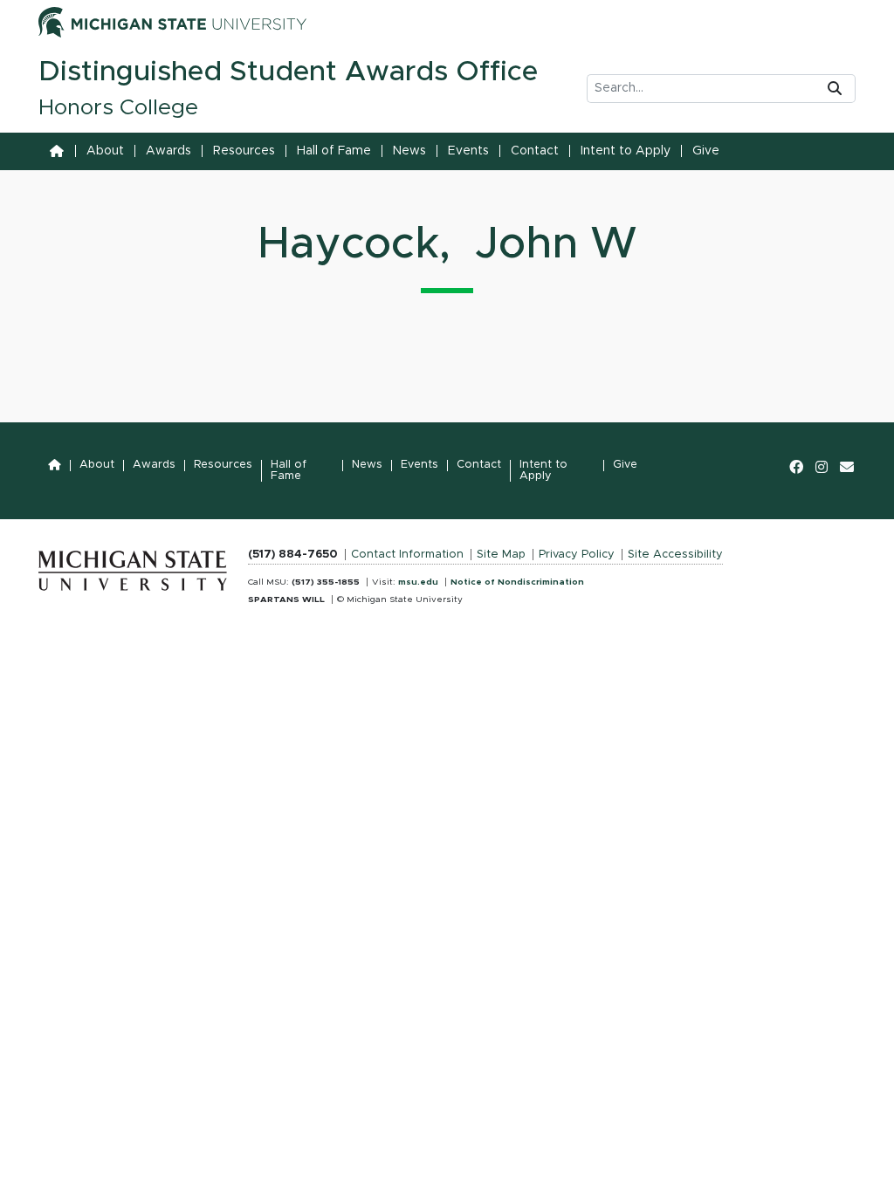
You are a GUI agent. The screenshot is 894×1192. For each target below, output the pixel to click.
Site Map (501, 554)
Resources (244, 151)
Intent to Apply (625, 151)
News (409, 151)
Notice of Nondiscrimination (517, 582)
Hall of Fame (334, 151)
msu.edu (418, 582)
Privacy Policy (577, 554)
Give (705, 151)
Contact (535, 151)
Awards (168, 151)
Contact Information (407, 554)
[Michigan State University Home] (132, 565)
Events (468, 151)
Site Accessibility (675, 554)
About (105, 151)
